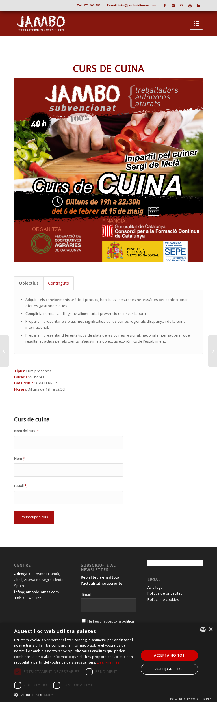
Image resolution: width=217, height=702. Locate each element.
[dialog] (108, 662)
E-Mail (20, 486)
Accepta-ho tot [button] (169, 655)
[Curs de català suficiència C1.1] (212, 351)
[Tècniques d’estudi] (4, 351)
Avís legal (155, 587)
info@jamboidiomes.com (137, 5)
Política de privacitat (164, 593)
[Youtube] (190, 5)
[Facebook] (164, 5)
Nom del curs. (26, 430)
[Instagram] (173, 5)
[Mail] (181, 5)
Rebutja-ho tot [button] (169, 669)
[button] (74, 695)
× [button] (211, 629)
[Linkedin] (198, 5)
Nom (19, 458)
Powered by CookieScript (191, 699)
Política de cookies (163, 599)
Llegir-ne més (108, 662)
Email (86, 594)
